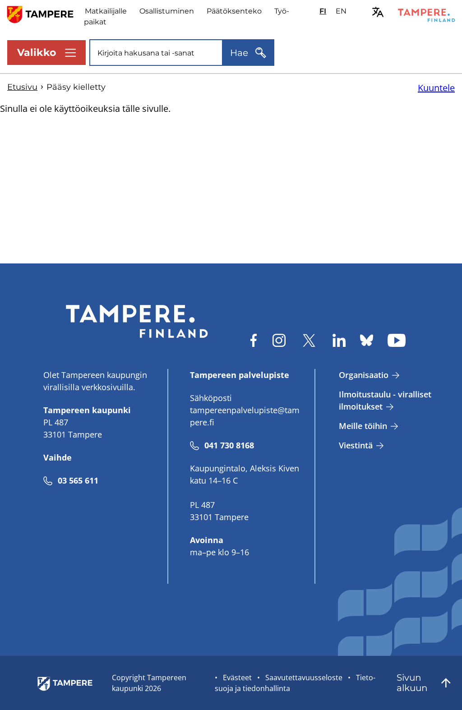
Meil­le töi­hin (363, 425)
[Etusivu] (45, 14)
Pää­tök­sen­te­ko (234, 11)
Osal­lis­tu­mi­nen (166, 11)
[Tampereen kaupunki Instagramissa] (279, 340)
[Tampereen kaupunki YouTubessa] (396, 340)
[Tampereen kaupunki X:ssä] (309, 340)
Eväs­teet (237, 677)
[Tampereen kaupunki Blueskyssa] (366, 340)
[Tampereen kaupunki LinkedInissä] (339, 340)
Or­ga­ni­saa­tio (363, 374)
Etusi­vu (22, 87)
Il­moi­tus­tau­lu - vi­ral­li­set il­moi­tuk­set (385, 400)
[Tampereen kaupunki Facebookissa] (253, 340)
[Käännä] (378, 12)
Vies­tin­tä (356, 445)
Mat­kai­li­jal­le (106, 11)
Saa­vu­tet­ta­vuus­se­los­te (303, 677)
